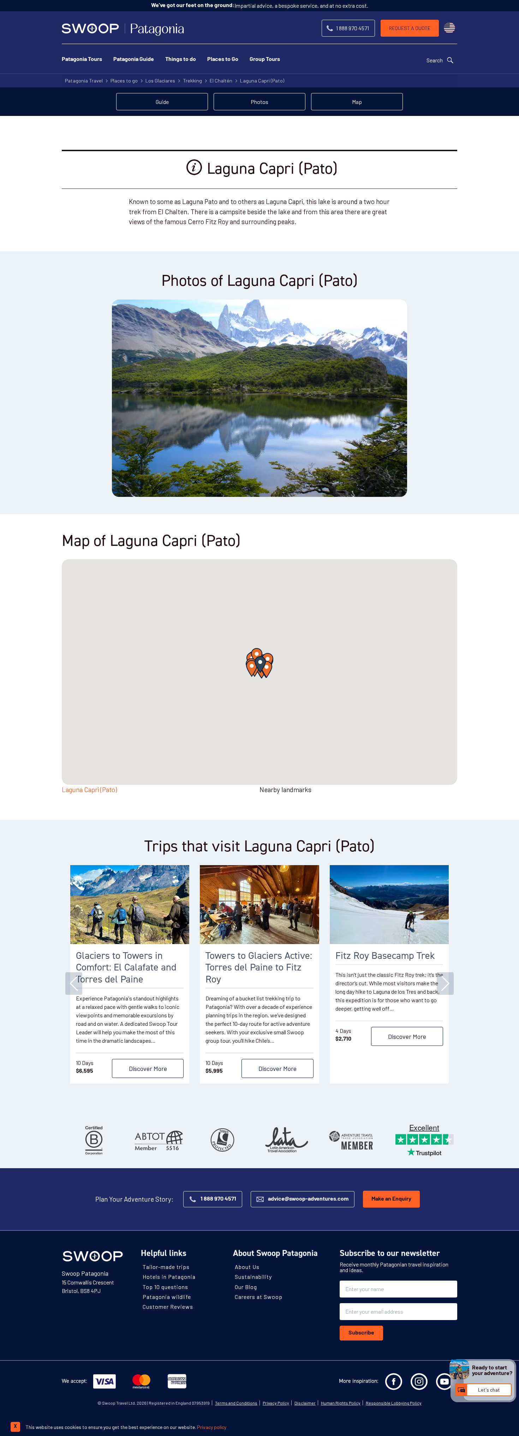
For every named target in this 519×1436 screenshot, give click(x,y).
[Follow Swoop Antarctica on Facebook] (393, 1381)
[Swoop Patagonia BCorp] (94, 1140)
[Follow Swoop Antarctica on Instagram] (419, 1381)
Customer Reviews (168, 1307)
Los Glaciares (160, 81)
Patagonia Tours (82, 59)
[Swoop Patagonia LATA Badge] (287, 1140)
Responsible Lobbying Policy (394, 1402)
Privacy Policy (276, 1402)
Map (357, 101)
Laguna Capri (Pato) (262, 81)
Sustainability (253, 1277)
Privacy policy (211, 1427)
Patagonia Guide (133, 59)
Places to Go (222, 59)
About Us (247, 1266)
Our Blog (246, 1286)
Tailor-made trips (166, 1266)
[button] (260, 664)
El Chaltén (221, 81)
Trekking (192, 81)
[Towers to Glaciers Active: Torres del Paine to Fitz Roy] (259, 904)
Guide (162, 101)
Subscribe (361, 1333)
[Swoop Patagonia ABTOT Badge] (158, 1140)
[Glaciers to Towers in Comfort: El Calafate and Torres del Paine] (129, 904)
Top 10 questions (165, 1286)
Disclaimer (305, 1402)
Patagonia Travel (84, 81)
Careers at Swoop (258, 1296)
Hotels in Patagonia (169, 1277)
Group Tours (265, 59)
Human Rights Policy (340, 1402)
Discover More (148, 1068)
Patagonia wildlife (167, 1296)
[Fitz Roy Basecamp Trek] (389, 904)
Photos (259, 101)
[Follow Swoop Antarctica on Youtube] (444, 1381)
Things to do (180, 59)
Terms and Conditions (236, 1402)
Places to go (124, 81)
